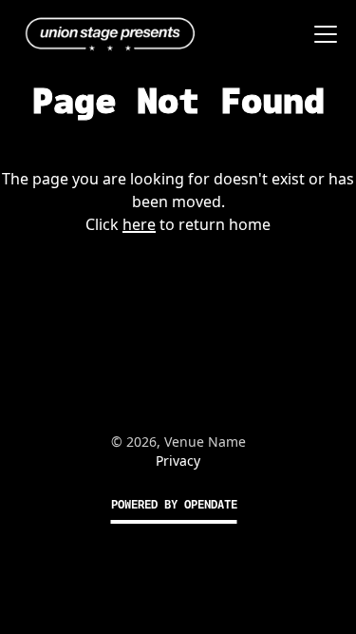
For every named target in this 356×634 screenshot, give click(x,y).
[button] (322, 34)
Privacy (178, 460)
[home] (105, 34)
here (139, 224)
